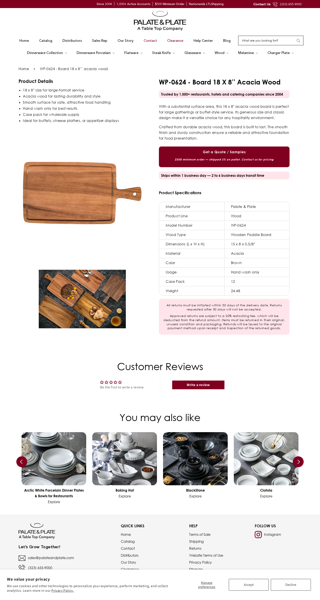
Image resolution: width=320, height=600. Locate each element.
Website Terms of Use (206, 555)
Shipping (196, 541)
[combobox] (270, 40)
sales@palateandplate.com (51, 558)
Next (298, 461)
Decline (290, 584)
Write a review (198, 385)
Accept (249, 584)
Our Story (128, 562)
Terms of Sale (200, 534)
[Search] (298, 41)
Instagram (272, 534)
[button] (46, 53)
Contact (128, 548)
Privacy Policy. (62, 590)
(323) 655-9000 (290, 4)
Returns (195, 548)
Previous (21, 461)
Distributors (129, 555)
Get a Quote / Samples (224, 155)
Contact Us (262, 4)
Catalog (128, 541)
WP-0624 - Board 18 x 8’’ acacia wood (74, 69)
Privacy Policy (200, 562)
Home (24, 69)
